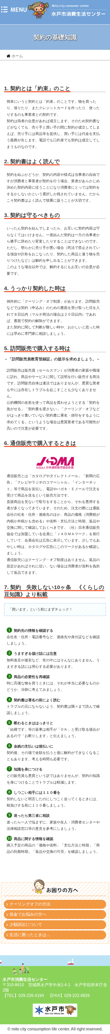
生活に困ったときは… (29, 935)
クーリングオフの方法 (29, 904)
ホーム (17, 56)
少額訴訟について (25, 924)
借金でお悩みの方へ (27, 914)
